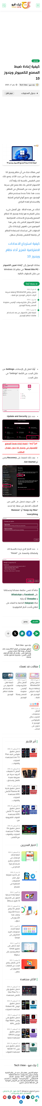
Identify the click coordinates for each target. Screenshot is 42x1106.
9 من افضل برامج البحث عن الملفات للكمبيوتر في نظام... (13, 967)
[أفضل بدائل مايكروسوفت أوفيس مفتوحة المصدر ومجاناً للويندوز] (21, 676)
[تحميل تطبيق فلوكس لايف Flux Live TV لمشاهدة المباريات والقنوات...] (29, 753)
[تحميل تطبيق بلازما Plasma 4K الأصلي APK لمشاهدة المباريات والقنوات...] (29, 790)
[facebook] (23, 1097)
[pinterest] (14, 1097)
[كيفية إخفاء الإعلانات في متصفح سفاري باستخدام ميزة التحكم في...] (29, 856)
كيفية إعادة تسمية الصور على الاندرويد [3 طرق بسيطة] (12, 898)
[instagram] (18, 1097)
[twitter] (28, 1097)
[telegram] (37, 1097)
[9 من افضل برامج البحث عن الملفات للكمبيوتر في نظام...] (29, 964)
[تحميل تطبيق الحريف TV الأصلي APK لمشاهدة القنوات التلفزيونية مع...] (29, 810)
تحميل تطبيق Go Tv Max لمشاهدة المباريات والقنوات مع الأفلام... (13, 832)
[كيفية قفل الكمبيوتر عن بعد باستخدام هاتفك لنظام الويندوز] (7, 676)
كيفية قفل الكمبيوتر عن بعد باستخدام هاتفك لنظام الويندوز (21, 314)
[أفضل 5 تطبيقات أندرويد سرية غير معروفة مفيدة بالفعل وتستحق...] (29, 773)
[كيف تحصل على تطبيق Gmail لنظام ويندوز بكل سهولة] (29, 947)
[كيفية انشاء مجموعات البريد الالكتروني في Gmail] (29, 930)
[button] (29, 633)
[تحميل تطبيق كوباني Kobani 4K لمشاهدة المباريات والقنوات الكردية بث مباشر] (29, 1005)
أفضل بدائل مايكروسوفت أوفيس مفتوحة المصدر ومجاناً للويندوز (19, 303)
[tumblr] (9, 1097)
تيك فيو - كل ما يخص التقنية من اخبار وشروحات (17, 1092)
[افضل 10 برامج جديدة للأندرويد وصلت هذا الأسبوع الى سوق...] (29, 910)
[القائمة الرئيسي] (38, 5)
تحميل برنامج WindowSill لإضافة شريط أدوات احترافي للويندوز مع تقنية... (20, 293)
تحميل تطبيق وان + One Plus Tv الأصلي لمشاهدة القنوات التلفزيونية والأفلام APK (13, 992)
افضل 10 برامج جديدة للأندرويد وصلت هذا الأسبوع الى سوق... (14, 915)
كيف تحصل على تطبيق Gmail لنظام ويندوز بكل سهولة (13, 950)
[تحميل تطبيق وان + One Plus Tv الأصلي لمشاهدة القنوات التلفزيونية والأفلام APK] (29, 991)
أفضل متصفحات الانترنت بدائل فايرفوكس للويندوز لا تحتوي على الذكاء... (34, 720)
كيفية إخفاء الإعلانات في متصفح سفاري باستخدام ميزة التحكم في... (14, 861)
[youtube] (4, 1097)
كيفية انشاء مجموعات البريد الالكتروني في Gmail (14, 933)
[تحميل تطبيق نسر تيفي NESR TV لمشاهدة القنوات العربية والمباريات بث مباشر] (29, 1047)
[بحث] (4, 5)
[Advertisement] (21, 36)
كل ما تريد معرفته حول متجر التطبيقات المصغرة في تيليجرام (13, 881)
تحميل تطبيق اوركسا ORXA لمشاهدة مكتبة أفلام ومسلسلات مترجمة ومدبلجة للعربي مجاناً (13, 1035)
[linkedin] (21, 1102)
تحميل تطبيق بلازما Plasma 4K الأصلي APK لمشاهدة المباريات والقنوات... (12, 794)
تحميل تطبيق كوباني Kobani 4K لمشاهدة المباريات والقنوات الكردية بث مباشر (12, 1006)
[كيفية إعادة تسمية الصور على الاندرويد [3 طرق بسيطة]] (29, 896)
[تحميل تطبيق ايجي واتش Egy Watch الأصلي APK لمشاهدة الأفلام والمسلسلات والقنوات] (29, 1019)
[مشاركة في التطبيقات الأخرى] (8, 633)
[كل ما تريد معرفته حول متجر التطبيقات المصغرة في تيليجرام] (29, 876)
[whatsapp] (32, 1097)
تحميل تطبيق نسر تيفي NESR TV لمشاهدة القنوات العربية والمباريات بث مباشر (13, 1049)
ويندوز (35, 61)
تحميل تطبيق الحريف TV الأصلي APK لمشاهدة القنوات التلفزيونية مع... (13, 814)
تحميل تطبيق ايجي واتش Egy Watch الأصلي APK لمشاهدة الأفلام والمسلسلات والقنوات (13, 1021)
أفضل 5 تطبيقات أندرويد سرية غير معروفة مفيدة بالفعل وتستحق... (13, 775)
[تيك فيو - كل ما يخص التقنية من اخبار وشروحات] (21, 5)
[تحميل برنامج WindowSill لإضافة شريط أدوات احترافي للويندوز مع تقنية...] (34, 676)
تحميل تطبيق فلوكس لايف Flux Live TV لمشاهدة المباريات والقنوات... (12, 757)
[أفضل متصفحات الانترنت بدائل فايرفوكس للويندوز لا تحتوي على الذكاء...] (34, 704)
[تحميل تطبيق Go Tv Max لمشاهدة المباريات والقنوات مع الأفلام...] (29, 830)
